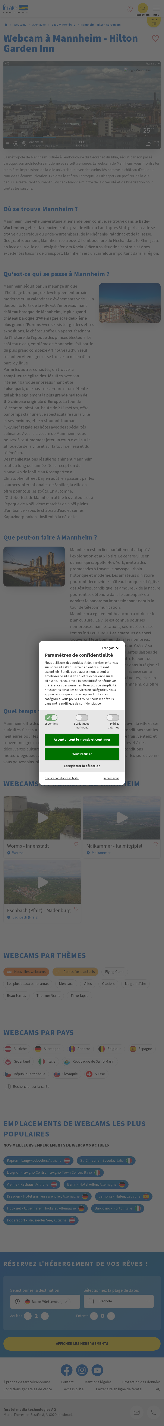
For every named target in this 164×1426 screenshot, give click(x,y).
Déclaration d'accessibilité (62, 778)
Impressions (111, 778)
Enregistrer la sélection (82, 765)
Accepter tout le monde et (82, 739)
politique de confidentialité (81, 703)
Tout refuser (82, 754)
